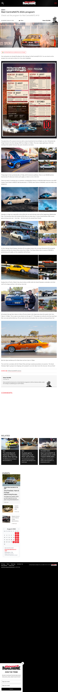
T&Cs (8, 564)
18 (6, 539)
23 (18, 539)
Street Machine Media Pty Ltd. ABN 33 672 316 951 (40, 564)
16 (18, 537)
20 (11, 539)
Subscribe (11, 565)
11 (6, 537)
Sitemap (13, 564)
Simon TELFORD (7, 377)
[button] (29, 99)
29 (15, 541)
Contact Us (20, 564)
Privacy (3, 564)
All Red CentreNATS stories (14, 370)
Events (3, 9)
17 (4, 539)
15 (15, 537)
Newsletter (4, 565)
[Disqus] (29, 413)
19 (9, 539)
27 (11, 541)
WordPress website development (7, 567)
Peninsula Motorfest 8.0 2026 (10, 550)
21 (13, 539)
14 (13, 537)
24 (4, 541)
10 (4, 537)
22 (15, 539)
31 (4, 544)
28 (13, 541)
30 (18, 541)
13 (11, 537)
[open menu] (55, 3)
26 (9, 541)
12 (9, 537)
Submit (11, 689)
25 (6, 541)
